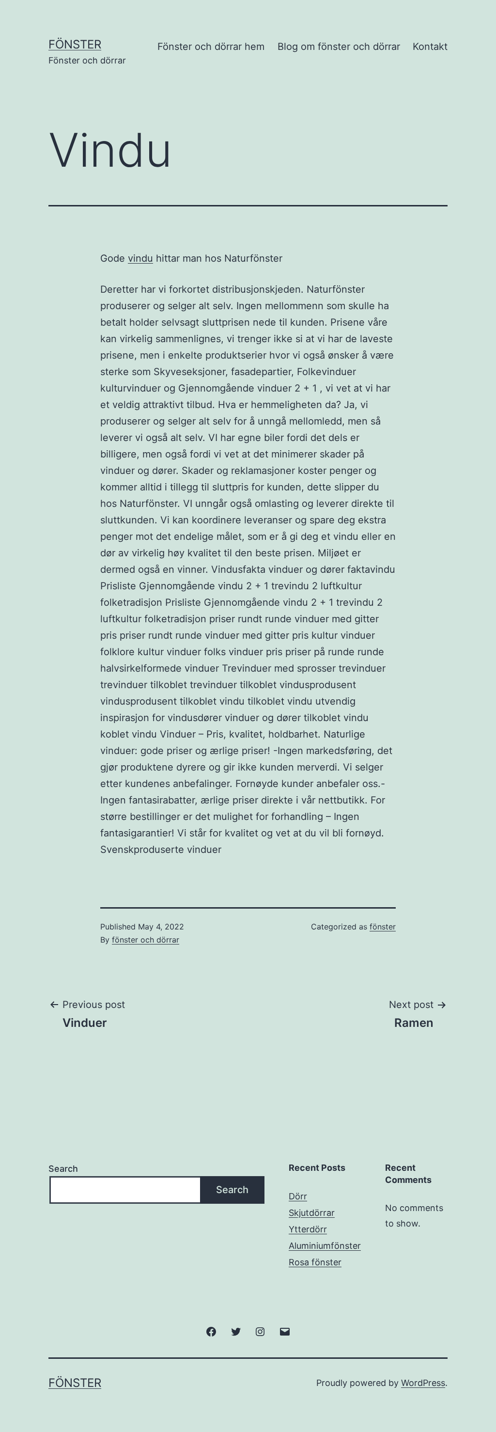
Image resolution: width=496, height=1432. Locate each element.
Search (63, 1169)
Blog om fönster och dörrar (339, 46)
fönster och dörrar (145, 939)
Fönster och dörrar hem (210, 46)
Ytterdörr (308, 1229)
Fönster (74, 44)
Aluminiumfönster (325, 1246)
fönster (383, 926)
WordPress (423, 1383)
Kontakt (430, 46)
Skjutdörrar (312, 1213)
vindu (140, 258)
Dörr (298, 1196)
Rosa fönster (315, 1262)
